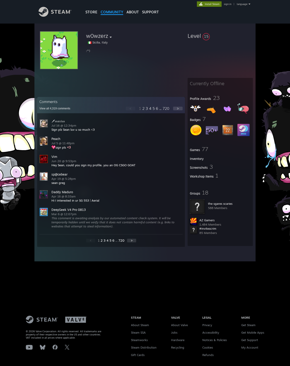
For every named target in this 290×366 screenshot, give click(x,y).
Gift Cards (138, 355)
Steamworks (139, 340)
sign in (227, 4)
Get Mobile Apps (252, 332)
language (242, 4)
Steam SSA (138, 332)
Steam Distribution (144, 347)
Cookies (207, 347)
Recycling (177, 347)
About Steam (140, 325)
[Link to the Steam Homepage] (55, 15)
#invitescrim (207, 228)
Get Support (249, 340)
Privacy (207, 325)
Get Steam (248, 325)
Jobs (174, 332)
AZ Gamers (207, 220)
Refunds (208, 355)
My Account (249, 347)
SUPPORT (150, 12)
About (132, 12)
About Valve (179, 325)
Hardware (177, 340)
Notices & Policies (214, 340)
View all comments (54, 108)
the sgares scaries (220, 203)
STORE (91, 12)
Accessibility (210, 332)
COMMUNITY (112, 12)
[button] (220, 35)
